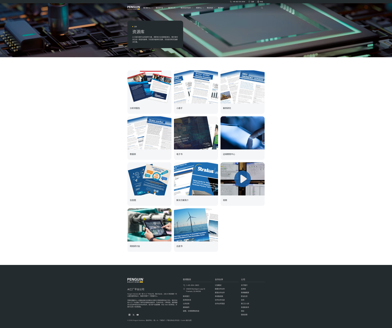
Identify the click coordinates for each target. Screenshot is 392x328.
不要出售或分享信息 (172, 320)
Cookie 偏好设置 (186, 320)
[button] (261, 2)
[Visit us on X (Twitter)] (133, 315)
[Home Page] (133, 7)
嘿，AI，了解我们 (159, 320)
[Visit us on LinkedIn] (129, 315)
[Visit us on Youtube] (138, 315)
